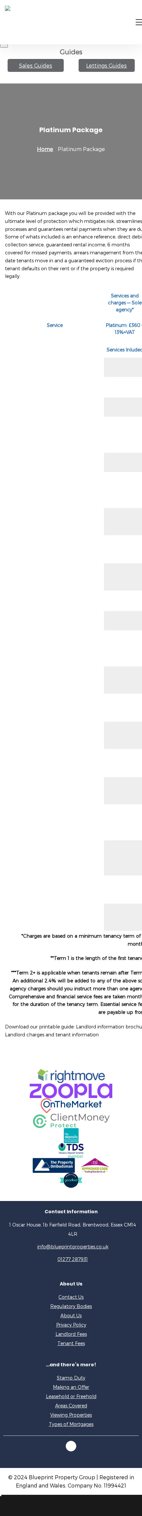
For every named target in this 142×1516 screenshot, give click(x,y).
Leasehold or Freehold (71, 1396)
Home (45, 149)
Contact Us (71, 1297)
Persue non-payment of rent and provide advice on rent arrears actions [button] (50, 790)
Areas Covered (71, 1405)
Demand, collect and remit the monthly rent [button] (43, 735)
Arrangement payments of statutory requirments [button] (49, 763)
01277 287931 (72, 1259)
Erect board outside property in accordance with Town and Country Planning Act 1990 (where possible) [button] (48, 490)
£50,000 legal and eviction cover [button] (45, 387)
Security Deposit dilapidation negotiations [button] (40, 889)
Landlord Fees (71, 1334)
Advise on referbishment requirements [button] (51, 462)
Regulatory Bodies (71, 1306)
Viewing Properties (71, 1415)
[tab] (54, 367)
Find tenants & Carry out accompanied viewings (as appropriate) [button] (51, 549)
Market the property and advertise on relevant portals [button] (50, 521)
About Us (71, 1315)
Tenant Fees (71, 1343)
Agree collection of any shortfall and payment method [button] (49, 707)
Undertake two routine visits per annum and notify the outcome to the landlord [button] (47, 822)
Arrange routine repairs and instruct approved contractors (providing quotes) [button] (48, 857)
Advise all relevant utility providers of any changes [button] (49, 680)
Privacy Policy (71, 1325)
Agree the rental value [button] (33, 407)
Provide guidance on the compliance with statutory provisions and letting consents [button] (49, 434)
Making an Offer (71, 1387)
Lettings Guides (106, 65)
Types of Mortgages (71, 1424)
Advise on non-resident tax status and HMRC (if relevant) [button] (50, 577)
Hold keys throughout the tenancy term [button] (47, 917)
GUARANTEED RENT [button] (32, 367)
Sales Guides (35, 65)
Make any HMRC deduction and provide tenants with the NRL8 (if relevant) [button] (46, 648)
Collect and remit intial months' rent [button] (49, 600)
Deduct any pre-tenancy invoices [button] (45, 620)
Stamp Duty (71, 1378)
